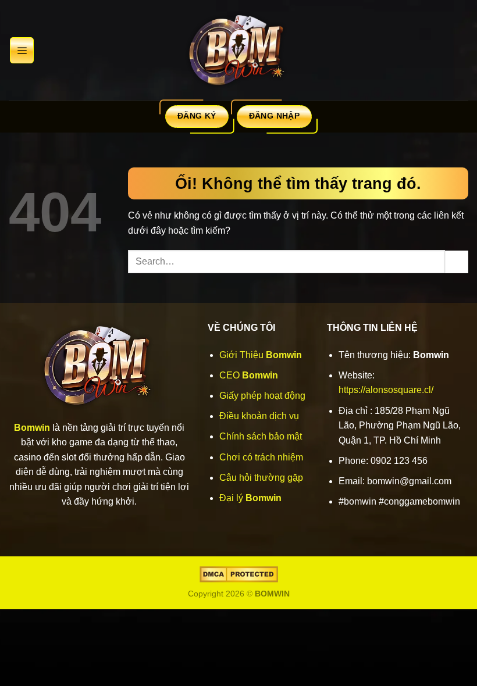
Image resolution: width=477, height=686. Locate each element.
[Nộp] (456, 262)
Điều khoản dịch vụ (259, 416)
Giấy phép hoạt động (262, 396)
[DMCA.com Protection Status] (239, 573)
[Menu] (22, 50)
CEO (248, 375)
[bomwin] (238, 50)
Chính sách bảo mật (260, 436)
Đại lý (250, 498)
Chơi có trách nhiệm (261, 457)
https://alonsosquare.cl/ (386, 390)
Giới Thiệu (260, 355)
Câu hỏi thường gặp (261, 478)
